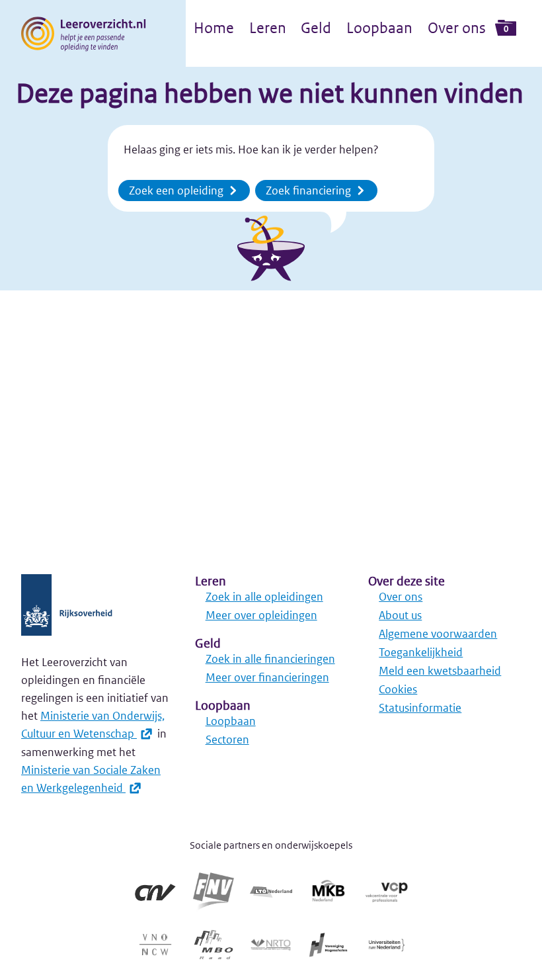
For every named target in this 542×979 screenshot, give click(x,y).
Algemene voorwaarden (438, 633)
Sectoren (227, 739)
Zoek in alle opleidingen (264, 596)
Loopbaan (379, 27)
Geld (316, 27)
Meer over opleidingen (261, 615)
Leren (267, 27)
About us (400, 615)
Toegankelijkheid (421, 652)
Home (214, 27)
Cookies (398, 689)
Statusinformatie (420, 708)
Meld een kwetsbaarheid (440, 670)
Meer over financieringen (267, 677)
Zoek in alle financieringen (270, 659)
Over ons (457, 27)
